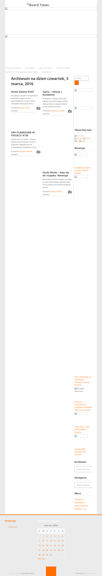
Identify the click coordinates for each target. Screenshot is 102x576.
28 (39, 555)
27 (62, 550)
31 (51, 555)
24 (51, 550)
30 (47, 555)
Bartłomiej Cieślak (58, 111)
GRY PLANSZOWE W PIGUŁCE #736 (23, 134)
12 (59, 541)
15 (43, 545)
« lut (39, 558)
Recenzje (30, 68)
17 (51, 545)
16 (47, 545)
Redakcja (46, 72)
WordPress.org (80, 509)
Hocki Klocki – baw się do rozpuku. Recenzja (56, 174)
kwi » (44, 558)
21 (39, 550)
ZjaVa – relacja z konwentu (52, 93)
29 (43, 555)
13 (62, 541)
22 (43, 550)
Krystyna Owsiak (26, 151)
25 (55, 550)
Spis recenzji (45, 68)
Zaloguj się (79, 499)
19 (59, 545)
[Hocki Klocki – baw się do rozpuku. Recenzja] (62, 151)
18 (55, 545)
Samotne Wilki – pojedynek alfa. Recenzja (80, 452)
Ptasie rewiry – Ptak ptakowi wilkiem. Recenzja (82, 429)
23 (47, 550)
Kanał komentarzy (81, 506)
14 (39, 545)
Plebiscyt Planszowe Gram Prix (21, 72)
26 (59, 550)
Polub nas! (10, 520)
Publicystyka (63, 68)
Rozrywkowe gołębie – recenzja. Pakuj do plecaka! (83, 170)
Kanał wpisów (80, 502)
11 (55, 541)
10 (51, 541)
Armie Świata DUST (22, 91)
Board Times (25, 108)
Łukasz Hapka (56, 191)
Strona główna (13, 68)
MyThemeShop (90, 573)
